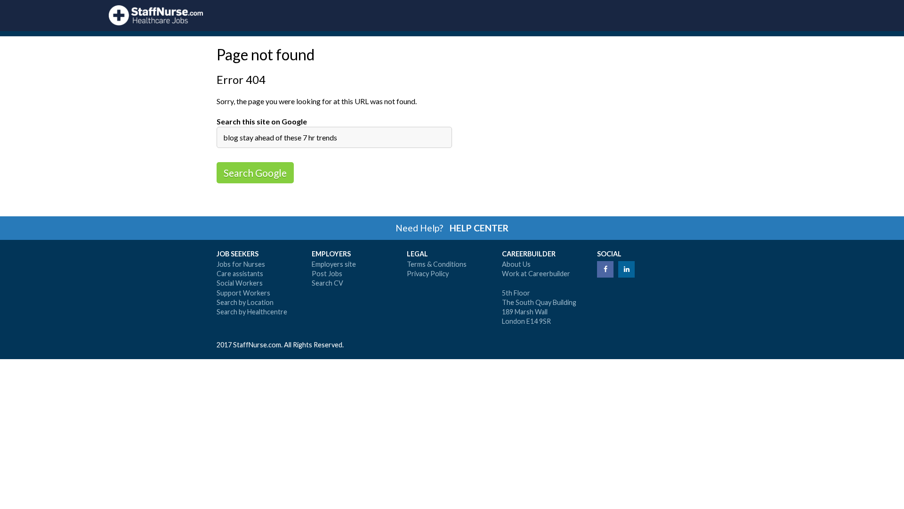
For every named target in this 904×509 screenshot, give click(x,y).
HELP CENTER (479, 227)
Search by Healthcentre (252, 312)
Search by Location (245, 302)
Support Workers (243, 293)
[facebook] (605, 269)
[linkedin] (626, 269)
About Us (516, 264)
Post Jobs (327, 274)
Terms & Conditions (437, 264)
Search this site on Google (262, 121)
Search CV (327, 283)
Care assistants (240, 274)
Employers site (334, 264)
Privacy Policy (428, 274)
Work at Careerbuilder (536, 274)
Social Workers (240, 283)
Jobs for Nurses (241, 264)
